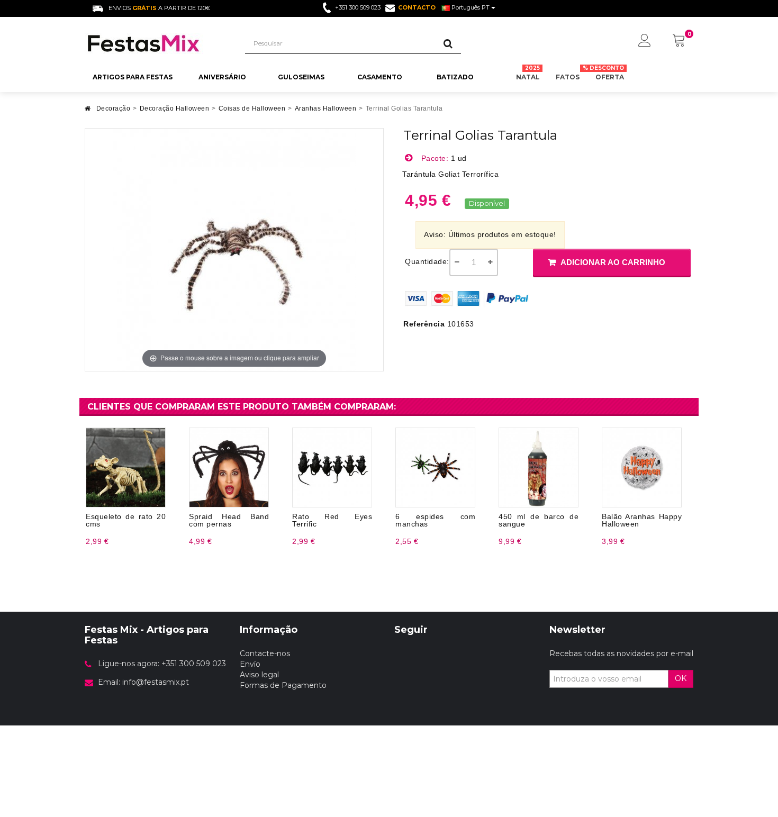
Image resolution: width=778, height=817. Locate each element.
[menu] (644, 41)
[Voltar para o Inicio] (88, 111)
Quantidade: (427, 261)
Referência (424, 324)
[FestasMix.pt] (157, 43)
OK (680, 678)
